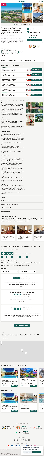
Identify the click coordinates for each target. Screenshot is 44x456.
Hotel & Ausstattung (12, 60)
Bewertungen (28, 60)
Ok (36, 452)
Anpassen (27, 452)
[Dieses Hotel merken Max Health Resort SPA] (21, 369)
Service (11, 454)
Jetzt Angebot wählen (34, 40)
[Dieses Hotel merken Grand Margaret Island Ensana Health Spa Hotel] (41, 4)
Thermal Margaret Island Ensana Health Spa (9, 379)
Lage (34, 60)
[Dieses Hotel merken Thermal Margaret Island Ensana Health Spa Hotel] (2, 369)
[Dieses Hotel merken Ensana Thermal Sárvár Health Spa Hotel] (40, 369)
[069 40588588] (39, 1)
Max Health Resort (28, 379)
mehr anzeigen (3, 55)
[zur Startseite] (21, 1)
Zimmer (20, 60)
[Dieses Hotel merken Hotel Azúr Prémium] (21, 394)
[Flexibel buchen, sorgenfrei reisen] (29, 24)
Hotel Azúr (25, 404)
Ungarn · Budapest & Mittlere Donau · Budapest (10, 35)
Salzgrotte (3, 151)
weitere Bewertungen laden (22, 325)
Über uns (15, 454)
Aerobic (6, 180)
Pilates (9, 180)
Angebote (3, 60)
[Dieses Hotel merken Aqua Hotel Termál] (40, 394)
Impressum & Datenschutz (5, 454)
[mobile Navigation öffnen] (2, 1)
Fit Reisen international (21, 454)
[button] (26, 353)
